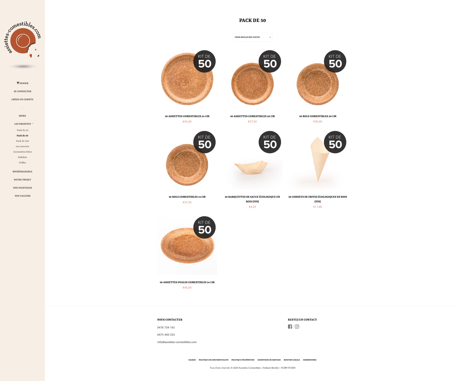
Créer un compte (22, 99)
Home (22, 116)
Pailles (22, 162)
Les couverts (22, 146)
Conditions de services (269, 360)
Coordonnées (309, 360)
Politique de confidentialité (213, 360)
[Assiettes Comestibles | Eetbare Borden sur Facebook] (290, 327)
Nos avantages (22, 188)
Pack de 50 (22, 135)
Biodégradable (22, 171)
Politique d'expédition (242, 360)
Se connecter (22, 91)
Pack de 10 (22, 130)
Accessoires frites (22, 152)
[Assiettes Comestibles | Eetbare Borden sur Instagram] (297, 327)
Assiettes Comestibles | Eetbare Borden (259, 367)
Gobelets (22, 157)
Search (192, 360)
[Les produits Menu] (32, 124)
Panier (23, 83)
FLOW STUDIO (288, 367)
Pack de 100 (22, 141)
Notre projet (22, 179)
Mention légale (292, 360)
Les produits (22, 124)
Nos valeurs (22, 196)
